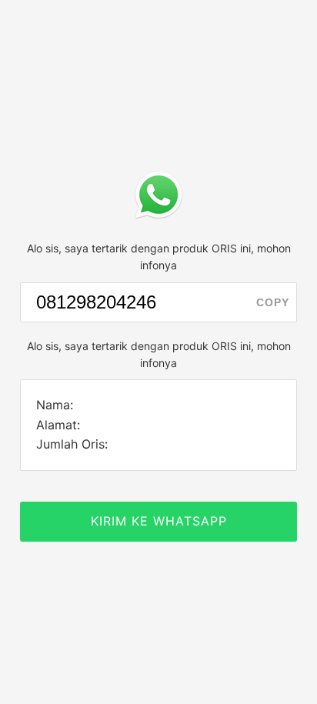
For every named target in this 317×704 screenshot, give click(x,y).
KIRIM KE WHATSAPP (159, 521)
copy (272, 302)
